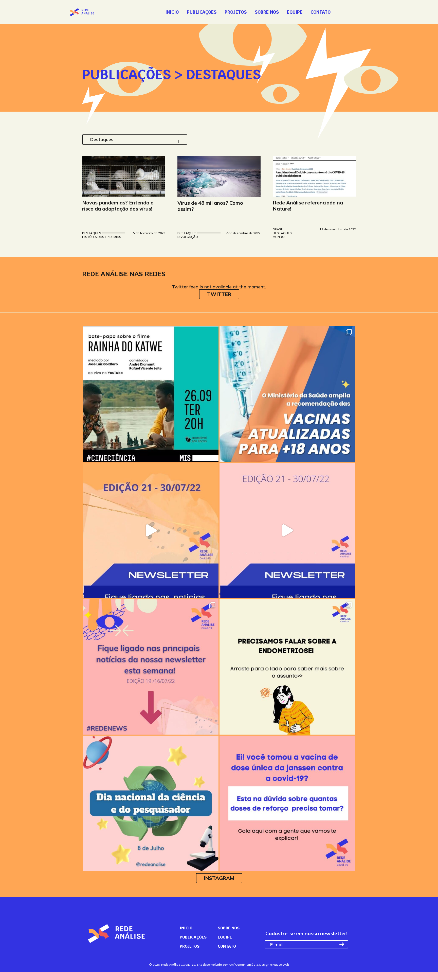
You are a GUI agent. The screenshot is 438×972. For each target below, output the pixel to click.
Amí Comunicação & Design (249, 964)
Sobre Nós (267, 12)
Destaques (91, 233)
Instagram (219, 878)
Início (172, 12)
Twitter (219, 294)
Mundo (279, 237)
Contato (321, 12)
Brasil (278, 229)
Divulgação (187, 237)
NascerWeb (280, 964)
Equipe (294, 12)
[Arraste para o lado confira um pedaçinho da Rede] (150, 530)
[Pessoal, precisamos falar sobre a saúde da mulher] (287, 667)
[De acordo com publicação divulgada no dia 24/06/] (287, 803)
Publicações (201, 12)
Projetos (236, 12)
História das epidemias (101, 237)
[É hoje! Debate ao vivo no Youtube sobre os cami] (150, 394)
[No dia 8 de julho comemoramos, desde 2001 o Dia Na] (150, 803)
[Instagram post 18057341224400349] (287, 394)
